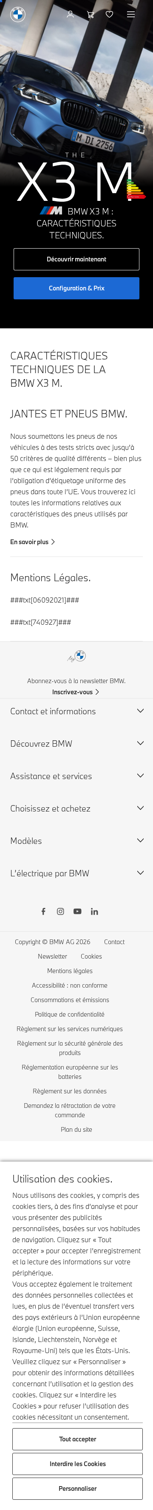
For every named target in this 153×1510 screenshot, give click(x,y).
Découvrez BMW (41, 743)
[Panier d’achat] (91, 14)
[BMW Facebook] (43, 913)
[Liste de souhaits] (110, 14)
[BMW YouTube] (77, 913)
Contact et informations (53, 711)
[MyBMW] (71, 14)
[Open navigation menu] (132, 14)
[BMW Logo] (18, 14)
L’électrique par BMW (49, 873)
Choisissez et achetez (50, 808)
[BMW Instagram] (60, 913)
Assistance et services (51, 776)
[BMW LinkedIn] (94, 913)
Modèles (26, 840)
